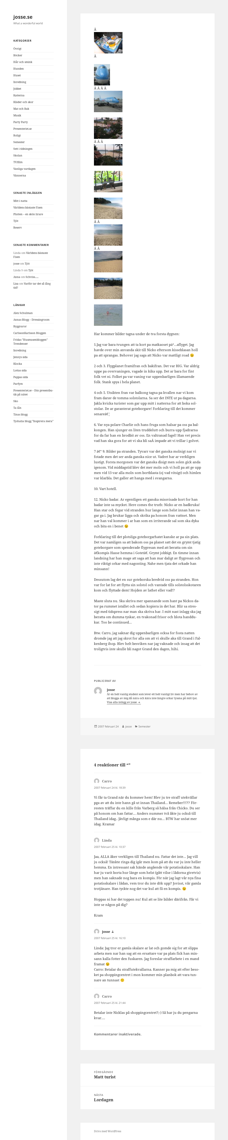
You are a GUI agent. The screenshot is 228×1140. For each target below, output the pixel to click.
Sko (15, 401)
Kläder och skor (23, 102)
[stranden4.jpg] (147, 208)
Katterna (18, 95)
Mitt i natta (20, 201)
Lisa (15, 284)
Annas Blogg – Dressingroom (31, 320)
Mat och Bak (21, 109)
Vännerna (19, 175)
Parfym (18, 384)
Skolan (17, 155)
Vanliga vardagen (24, 169)
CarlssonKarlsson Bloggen (29, 333)
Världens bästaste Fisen (28, 207)
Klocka (17, 364)
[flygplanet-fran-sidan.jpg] (147, 101)
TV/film (17, 162)
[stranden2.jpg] (147, 261)
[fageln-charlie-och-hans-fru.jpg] (147, 181)
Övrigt (17, 49)
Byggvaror (20, 326)
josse (16, 263)
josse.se (23, 16)
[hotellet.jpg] (147, 288)
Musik (17, 115)
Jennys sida (20, 357)
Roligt (17, 135)
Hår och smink (22, 62)
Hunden (18, 69)
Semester (19, 142)
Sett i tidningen (23, 149)
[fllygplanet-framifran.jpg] (147, 74)
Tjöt (15, 221)
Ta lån (17, 408)
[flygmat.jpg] (147, 42)
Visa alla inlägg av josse (122, 702)
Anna (16, 277)
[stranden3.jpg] (147, 235)
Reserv (17, 227)
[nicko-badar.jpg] (147, 315)
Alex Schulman (23, 313)
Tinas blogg (20, 414)
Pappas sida (20, 377)
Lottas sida (20, 370)
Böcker (17, 55)
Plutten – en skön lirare (28, 214)
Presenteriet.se (22, 129)
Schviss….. (32, 277)
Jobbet (17, 89)
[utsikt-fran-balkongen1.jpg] (147, 155)
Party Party (20, 122)
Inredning (19, 82)
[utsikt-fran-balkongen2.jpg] (147, 128)
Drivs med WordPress (107, 1131)
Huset (17, 75)
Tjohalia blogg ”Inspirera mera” (33, 421)
